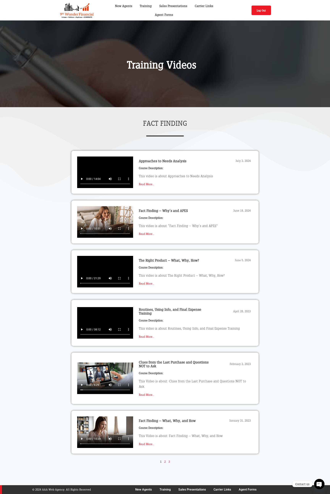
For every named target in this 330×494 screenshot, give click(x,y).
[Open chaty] (319, 484)
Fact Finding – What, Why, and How (167, 421)
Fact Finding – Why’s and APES (163, 210)
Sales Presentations (173, 6)
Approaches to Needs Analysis (162, 161)
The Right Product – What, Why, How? (169, 260)
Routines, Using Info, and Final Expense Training (170, 311)
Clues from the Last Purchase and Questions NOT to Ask (174, 364)
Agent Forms (164, 15)
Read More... (146, 184)
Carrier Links (204, 6)
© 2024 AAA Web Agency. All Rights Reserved (61, 489)
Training (146, 6)
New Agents (123, 6)
